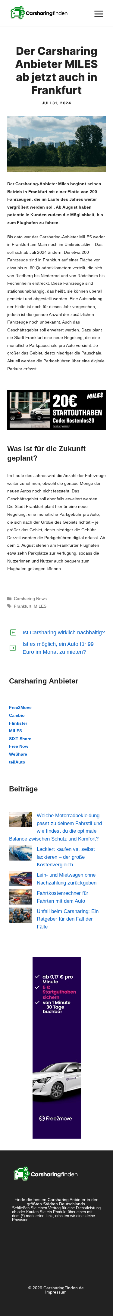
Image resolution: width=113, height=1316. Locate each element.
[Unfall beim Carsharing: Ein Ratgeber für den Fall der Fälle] (20, 916)
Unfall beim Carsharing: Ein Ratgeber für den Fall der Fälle (68, 919)
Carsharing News (30, 598)
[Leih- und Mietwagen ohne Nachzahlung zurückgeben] (20, 880)
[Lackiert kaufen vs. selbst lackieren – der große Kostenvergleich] (20, 854)
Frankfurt (22, 606)
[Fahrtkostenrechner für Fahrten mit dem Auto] (20, 898)
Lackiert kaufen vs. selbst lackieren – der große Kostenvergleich (66, 857)
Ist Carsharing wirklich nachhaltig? (64, 632)
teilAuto (17, 762)
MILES (40, 606)
